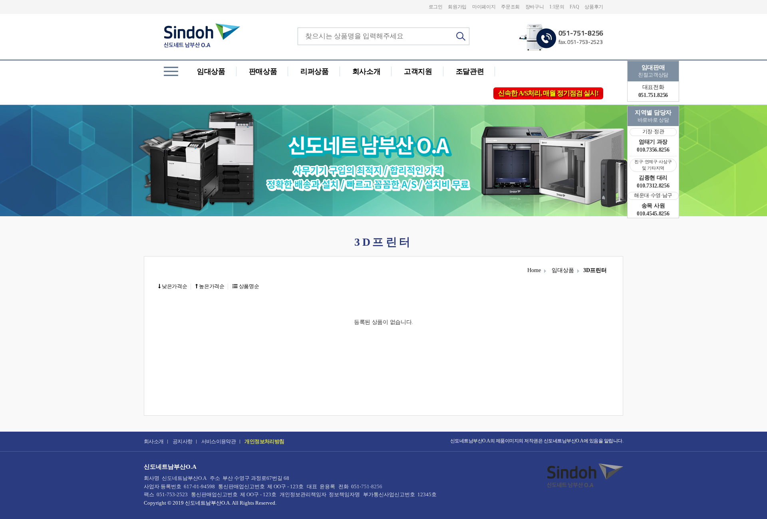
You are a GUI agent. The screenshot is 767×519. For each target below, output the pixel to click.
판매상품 (263, 71)
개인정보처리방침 (264, 441)
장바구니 (534, 7)
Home (534, 270)
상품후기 (593, 7)
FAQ (574, 7)
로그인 (436, 7)
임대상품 (211, 71)
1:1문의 (556, 7)
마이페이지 (484, 7)
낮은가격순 (174, 286)
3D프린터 (595, 270)
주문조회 (510, 7)
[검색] (460, 36)
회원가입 (457, 7)
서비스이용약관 (218, 441)
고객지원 (418, 71)
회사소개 (366, 71)
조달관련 (470, 71)
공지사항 (182, 441)
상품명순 (248, 286)
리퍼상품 (314, 71)
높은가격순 (211, 286)
